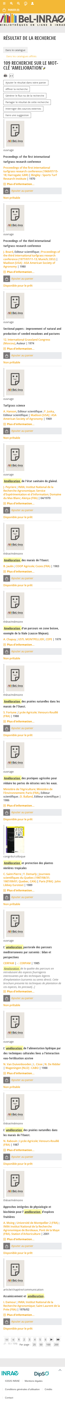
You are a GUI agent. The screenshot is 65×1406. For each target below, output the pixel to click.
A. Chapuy (9, 639)
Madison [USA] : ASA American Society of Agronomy (29, 417)
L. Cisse (37, 1064)
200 (56, 1344)
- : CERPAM (24, 963)
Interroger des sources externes (23, 108)
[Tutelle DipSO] (48, 1374)
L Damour (9, 1302)
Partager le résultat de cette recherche (27, 102)
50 (41, 1344)
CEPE (49, 639)
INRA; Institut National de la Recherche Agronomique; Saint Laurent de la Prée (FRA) (31, 1305)
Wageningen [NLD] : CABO (22, 1068)
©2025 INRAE (12, 1381)
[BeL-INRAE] (32, 19)
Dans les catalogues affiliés (21, 56)
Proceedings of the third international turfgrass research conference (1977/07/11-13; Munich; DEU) (31, 255)
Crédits (48, 1389)
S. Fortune (9, 712)
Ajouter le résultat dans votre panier (26, 82)
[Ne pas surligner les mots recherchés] (44, 68)
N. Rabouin (10, 1141)
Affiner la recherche (17, 89)
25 (34, 1344)
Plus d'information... (20, 184)
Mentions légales (33, 1381)
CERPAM (8, 963)
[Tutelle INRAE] (17, 1373)
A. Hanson (9, 411)
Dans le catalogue (15, 50)
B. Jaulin (8, 566)
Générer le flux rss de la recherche (25, 95)
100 (48, 1344)
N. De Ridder (52, 1064)
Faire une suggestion (17, 115)
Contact (9, 1397)
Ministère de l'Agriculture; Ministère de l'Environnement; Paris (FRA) (27, 791)
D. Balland (26, 796)
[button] (6, 191)
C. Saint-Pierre (12, 874)
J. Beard (8, 252)
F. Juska (49, 411)
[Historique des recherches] (25, 3)
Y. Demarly (30, 874)
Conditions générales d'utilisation (22, 1389)
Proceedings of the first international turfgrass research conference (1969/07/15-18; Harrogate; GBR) (30, 171)
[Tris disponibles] (11, 76)
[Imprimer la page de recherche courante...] (5, 75)
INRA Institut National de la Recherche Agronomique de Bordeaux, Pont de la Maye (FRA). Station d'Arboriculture (31, 1230)
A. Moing (8, 1223)
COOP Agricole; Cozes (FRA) (33, 566)
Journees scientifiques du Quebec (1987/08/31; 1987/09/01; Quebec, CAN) (26, 877)
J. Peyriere (9, 487)
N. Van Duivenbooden (17, 1064)
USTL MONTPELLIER (31, 639)
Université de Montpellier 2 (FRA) (37, 1223)
